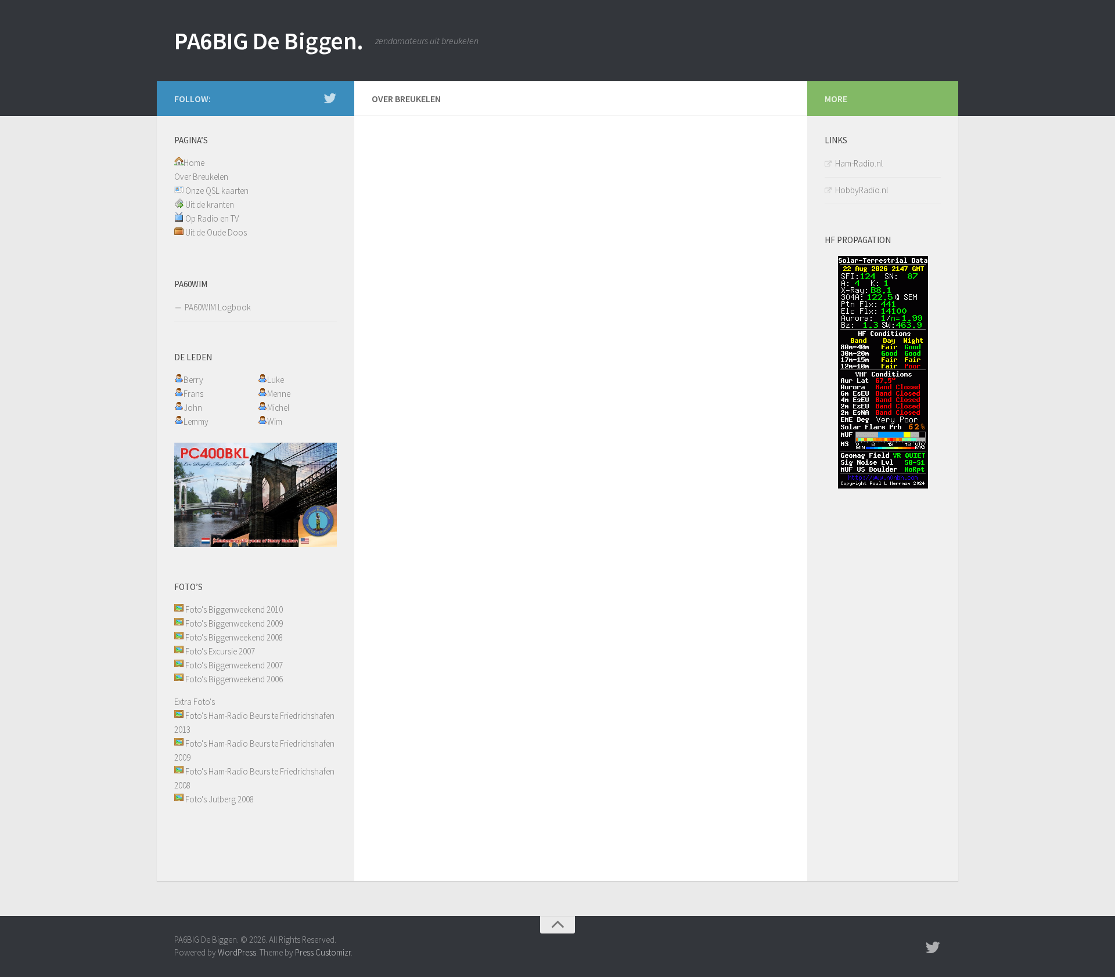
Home (194, 162)
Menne (278, 393)
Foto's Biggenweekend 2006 (234, 679)
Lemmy (196, 421)
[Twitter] (330, 98)
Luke (275, 379)
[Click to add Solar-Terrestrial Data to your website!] (883, 485)
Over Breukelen (201, 176)
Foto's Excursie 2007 (220, 651)
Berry (193, 379)
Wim (274, 421)
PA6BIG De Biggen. (269, 41)
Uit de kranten (209, 204)
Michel (278, 407)
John (193, 407)
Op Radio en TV (212, 218)
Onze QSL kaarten (217, 190)
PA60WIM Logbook (218, 307)
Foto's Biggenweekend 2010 (234, 609)
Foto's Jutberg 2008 (219, 799)
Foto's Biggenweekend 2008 (234, 637)
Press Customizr (323, 952)
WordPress (237, 952)
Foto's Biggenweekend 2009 (234, 623)
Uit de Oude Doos (216, 232)
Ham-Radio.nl (859, 163)
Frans (193, 393)
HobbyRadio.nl (861, 190)
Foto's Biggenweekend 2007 (234, 665)
